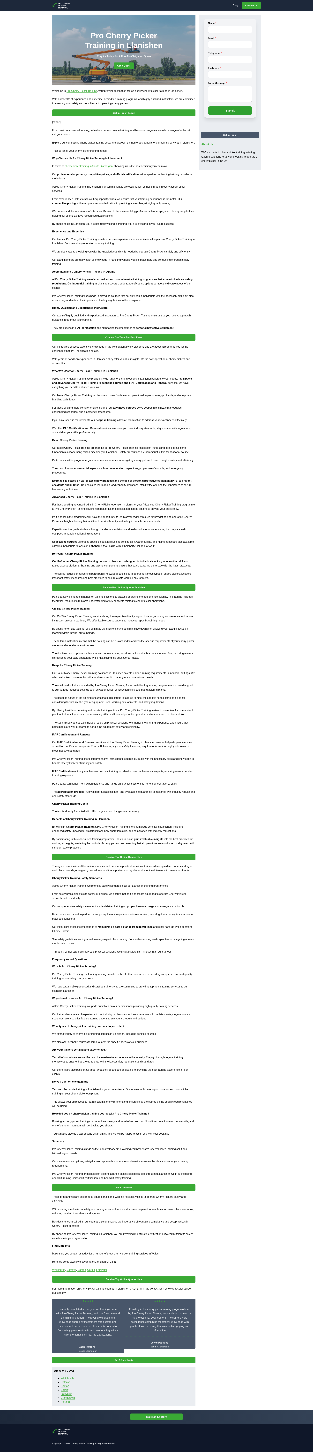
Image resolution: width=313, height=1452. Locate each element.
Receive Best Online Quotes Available (124, 587)
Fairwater (101, 1270)
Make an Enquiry (156, 1416)
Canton (81, 1270)
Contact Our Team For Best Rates (123, 337)
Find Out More (124, 1187)
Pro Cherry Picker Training (82, 91)
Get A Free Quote (123, 1360)
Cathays (71, 1270)
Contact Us (251, 5)
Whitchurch (58, 1270)
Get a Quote (124, 65)
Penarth (65, 1401)
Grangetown (68, 1397)
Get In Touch (230, 135)
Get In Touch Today (124, 113)
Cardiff (91, 1270)
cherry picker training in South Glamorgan (89, 166)
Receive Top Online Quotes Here (124, 857)
